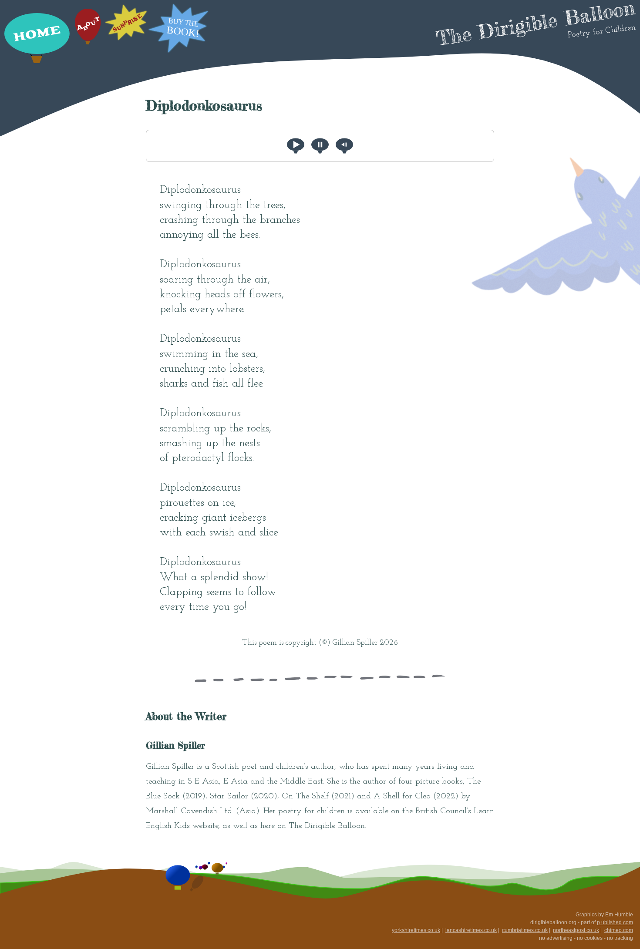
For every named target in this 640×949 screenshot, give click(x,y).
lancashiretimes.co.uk (471, 930)
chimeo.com (618, 930)
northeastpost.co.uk (576, 930)
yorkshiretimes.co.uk (416, 930)
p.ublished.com (615, 922)
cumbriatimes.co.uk (525, 930)
